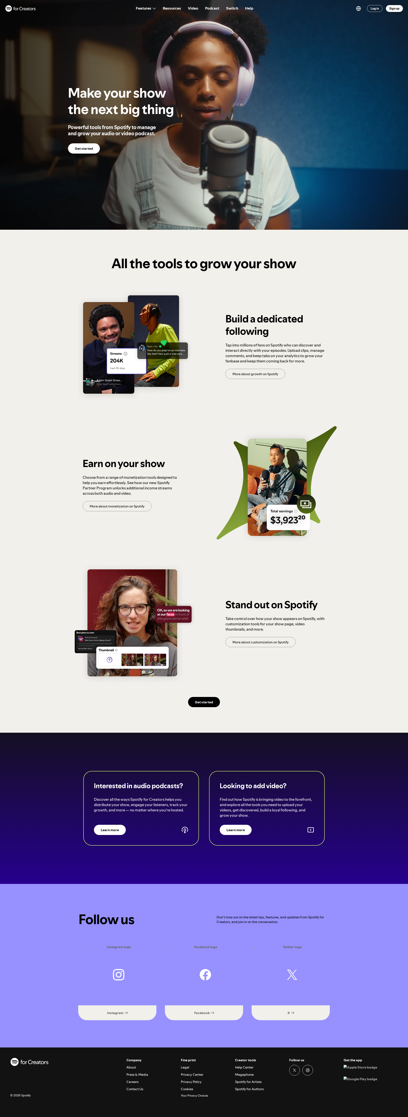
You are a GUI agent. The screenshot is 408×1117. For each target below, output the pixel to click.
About (131, 1067)
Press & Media (137, 1074)
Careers (132, 1081)
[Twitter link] (294, 1070)
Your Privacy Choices (194, 1095)
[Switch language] (358, 8)
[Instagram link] (307, 1070)
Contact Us (134, 1089)
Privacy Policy (191, 1081)
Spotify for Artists (248, 1081)
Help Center (244, 1067)
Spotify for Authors (249, 1089)
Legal (185, 1067)
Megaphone (244, 1074)
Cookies (187, 1089)
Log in (375, 8)
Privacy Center (192, 1074)
